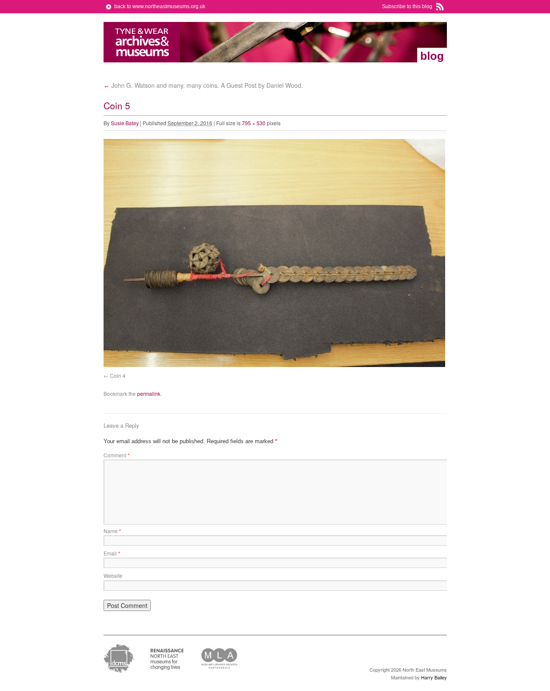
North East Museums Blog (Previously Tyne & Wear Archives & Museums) (142, 42)
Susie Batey (125, 122)
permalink (148, 393)
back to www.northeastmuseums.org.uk (159, 6)
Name (112, 530)
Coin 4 (117, 375)
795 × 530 (254, 122)
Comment (117, 455)
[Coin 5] (274, 365)
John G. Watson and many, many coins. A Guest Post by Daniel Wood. (203, 85)
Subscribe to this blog (407, 6)
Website (113, 575)
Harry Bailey (434, 677)
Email (112, 553)
